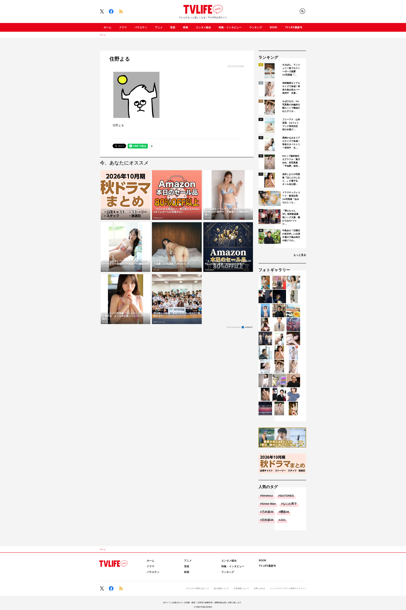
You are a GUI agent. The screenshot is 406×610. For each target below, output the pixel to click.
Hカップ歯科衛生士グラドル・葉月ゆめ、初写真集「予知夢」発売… (291, 161)
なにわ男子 (290, 503)
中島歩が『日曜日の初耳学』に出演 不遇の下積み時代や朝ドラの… (291, 235)
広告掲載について (241, 588)
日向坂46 (267, 519)
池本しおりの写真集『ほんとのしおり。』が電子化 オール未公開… (291, 179)
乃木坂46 (267, 511)
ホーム (107, 27)
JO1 (283, 519)
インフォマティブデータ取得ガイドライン (288, 588)
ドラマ (123, 27)
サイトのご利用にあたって (197, 588)
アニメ (159, 27)
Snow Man (269, 503)
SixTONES (287, 495)
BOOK (273, 27)
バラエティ (140, 27)
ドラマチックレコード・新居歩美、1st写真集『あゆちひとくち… (291, 197)
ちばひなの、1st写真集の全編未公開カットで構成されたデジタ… (291, 106)
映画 (185, 27)
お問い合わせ (259, 588)
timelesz (267, 495)
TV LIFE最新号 (293, 27)
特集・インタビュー (230, 27)
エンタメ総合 (203, 27)
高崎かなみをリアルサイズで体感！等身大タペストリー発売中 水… (291, 142)
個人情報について (221, 588)
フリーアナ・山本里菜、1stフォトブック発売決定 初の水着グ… (291, 124)
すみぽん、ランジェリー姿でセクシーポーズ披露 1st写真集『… (291, 69)
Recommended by (234, 327)
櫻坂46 (284, 511)
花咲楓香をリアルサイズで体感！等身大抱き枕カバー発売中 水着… (291, 88)
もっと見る (299, 255)
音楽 (172, 27)
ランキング (255, 27)
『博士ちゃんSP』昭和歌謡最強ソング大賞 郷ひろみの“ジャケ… (291, 217)
